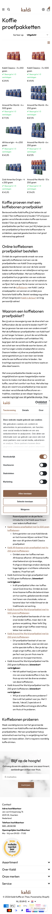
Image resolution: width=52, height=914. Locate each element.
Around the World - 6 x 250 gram (37, 144)
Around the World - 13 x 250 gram (38, 181)
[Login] (43, 9)
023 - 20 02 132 (9, 825)
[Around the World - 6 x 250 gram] (38, 130)
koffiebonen (22, 287)
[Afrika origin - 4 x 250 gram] (13, 130)
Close (26, 862)
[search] (8, 9)
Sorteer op (18, 35)
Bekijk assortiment (3, 9)
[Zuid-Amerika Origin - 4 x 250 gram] (13, 167)
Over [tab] (41, 410)
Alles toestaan (25, 493)
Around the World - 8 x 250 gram (37, 106)
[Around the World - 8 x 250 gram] (38, 93)
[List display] (48, 42)
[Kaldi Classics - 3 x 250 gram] (13, 55)
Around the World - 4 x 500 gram (12, 106)
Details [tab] (25, 410)
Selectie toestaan (25, 501)
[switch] (43, 465)
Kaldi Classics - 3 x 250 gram (13, 69)
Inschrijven (26, 785)
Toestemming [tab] (9, 410)
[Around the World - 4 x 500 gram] (13, 93)
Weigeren (25, 509)
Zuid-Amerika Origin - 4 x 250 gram (13, 181)
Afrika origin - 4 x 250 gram (12, 144)
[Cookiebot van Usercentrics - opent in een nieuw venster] (35, 403)
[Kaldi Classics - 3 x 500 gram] (38, 55)
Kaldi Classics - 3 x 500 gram (38, 69)
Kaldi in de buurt (28, 297)
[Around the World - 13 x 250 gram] (38, 167)
